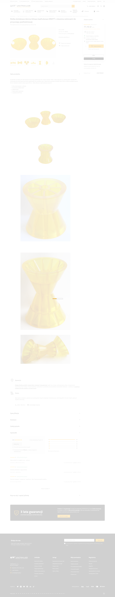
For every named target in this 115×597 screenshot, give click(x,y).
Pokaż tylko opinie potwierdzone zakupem (22, 447)
